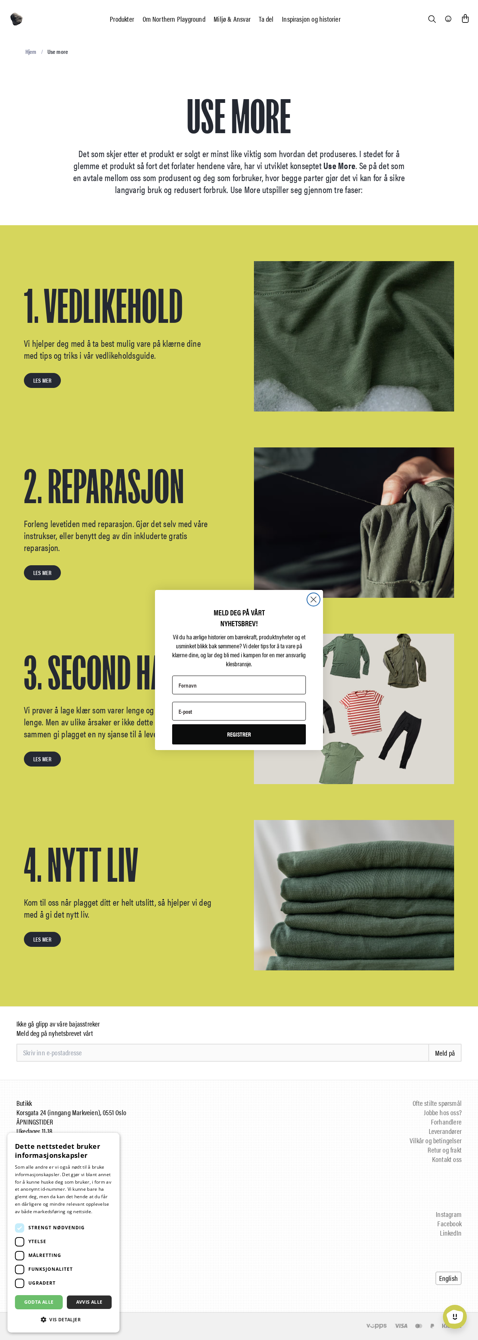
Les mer (102, 1211)
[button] (63, 1319)
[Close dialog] (313, 599)
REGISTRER (239, 734)
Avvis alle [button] (89, 1302)
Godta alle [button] (39, 1302)
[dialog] (63, 1233)
